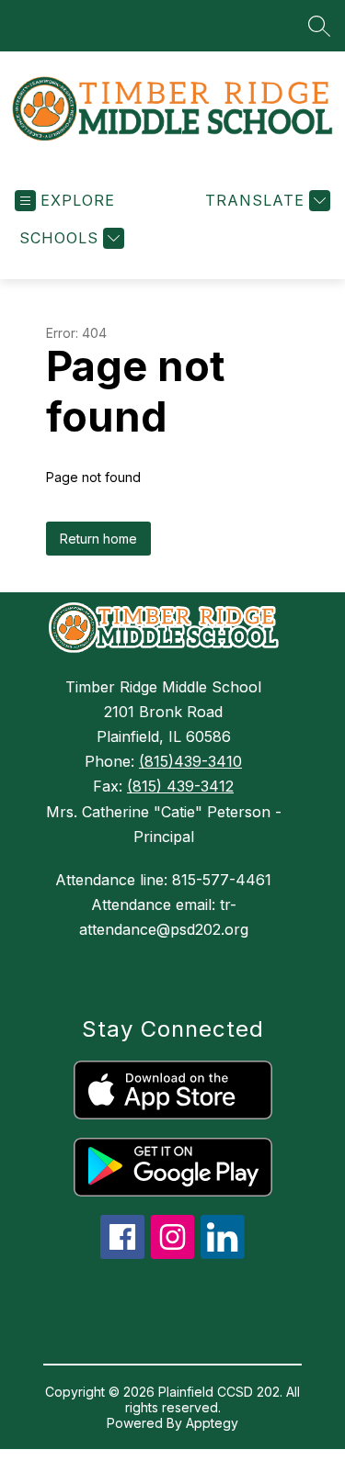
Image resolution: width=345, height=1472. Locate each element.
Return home (98, 538)
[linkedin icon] (223, 1253)
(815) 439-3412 (180, 786)
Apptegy (212, 1423)
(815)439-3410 (190, 761)
